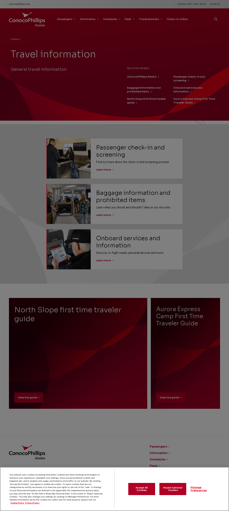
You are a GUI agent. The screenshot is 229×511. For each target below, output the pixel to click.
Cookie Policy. (17, 503)
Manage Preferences (199, 489)
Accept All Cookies (142, 489)
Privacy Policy (32, 503)
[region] (114, 489)
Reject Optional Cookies (172, 489)
